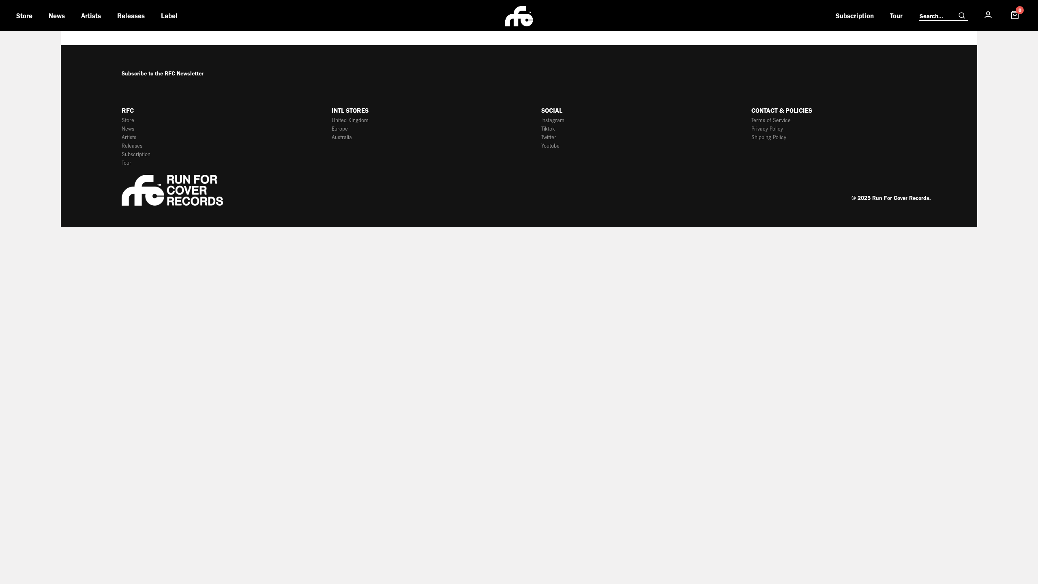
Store (24, 16)
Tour (896, 16)
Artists (91, 16)
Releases (131, 16)
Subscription (855, 16)
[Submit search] (961, 15)
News (57, 16)
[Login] (988, 15)
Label (169, 16)
